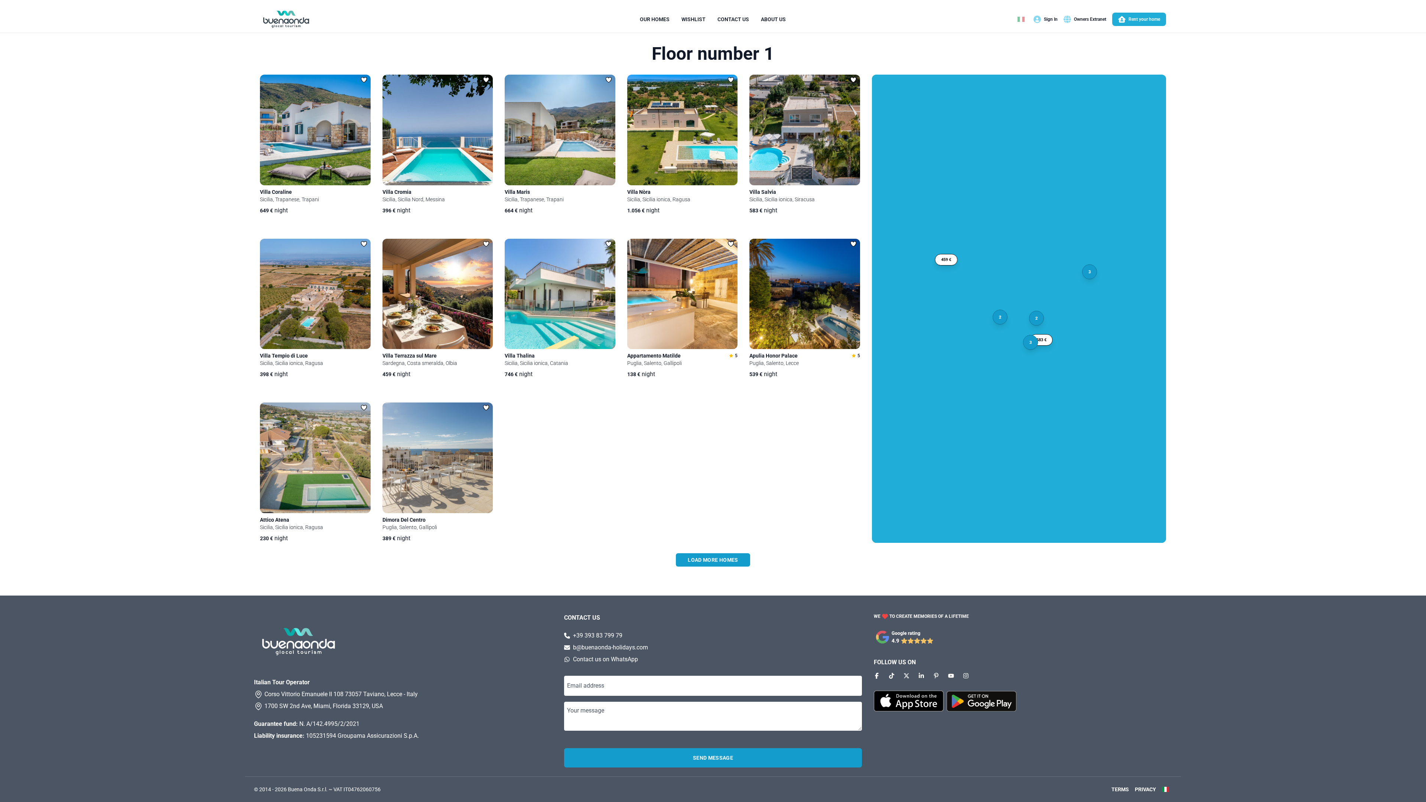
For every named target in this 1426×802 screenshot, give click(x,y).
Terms (1120, 789)
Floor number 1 (713, 53)
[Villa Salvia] (804, 130)
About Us (773, 19)
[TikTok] (892, 676)
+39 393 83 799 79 (597, 635)
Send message (713, 758)
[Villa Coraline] (315, 130)
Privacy (1145, 789)
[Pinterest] (936, 676)
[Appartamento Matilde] (682, 294)
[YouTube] (951, 676)
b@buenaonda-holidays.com (610, 647)
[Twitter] (906, 676)
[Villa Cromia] (437, 130)
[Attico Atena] (315, 457)
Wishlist (693, 19)
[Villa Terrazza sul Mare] (437, 294)
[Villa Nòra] (682, 130)
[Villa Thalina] (560, 294)
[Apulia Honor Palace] (804, 294)
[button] (1041, 340)
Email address (585, 685)
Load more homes (713, 560)
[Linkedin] (921, 676)
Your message (585, 710)
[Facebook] (877, 676)
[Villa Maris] (560, 130)
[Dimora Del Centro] (437, 457)
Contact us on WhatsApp (605, 659)
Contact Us (733, 19)
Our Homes (655, 19)
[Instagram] (966, 676)
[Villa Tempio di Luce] (315, 294)
